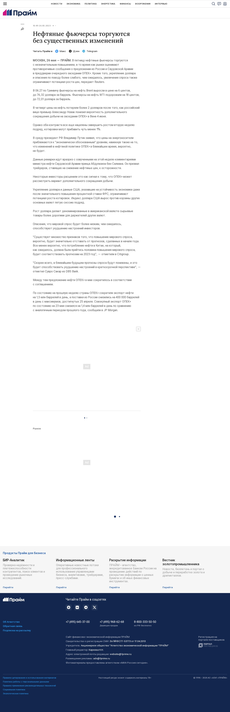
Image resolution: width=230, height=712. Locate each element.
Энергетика (108, 4)
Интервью (161, 4)
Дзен (76, 51)
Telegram (92, 51)
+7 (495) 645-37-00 (78, 622)
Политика (91, 4)
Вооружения (142, 4)
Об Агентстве (11, 621)
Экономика (73, 4)
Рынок (37, 428)
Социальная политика (14, 689)
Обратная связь (12, 626)
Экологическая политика (15, 693)
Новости (56, 4)
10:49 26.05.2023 (42, 25)
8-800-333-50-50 (145, 623)
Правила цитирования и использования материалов (29, 677)
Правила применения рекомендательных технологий (29, 685)
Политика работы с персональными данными (26, 681)
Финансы (125, 4)
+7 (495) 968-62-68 (112, 623)
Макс (63, 51)
